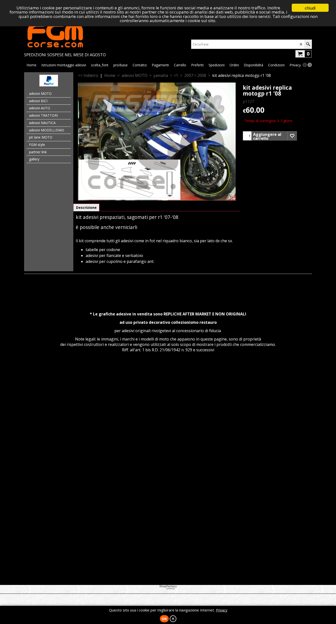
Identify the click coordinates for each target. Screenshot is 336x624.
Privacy (221, 610)
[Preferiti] (292, 135)
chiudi (310, 8)
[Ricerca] (308, 44)
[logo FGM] (65, 35)
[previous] (305, 65)
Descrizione (86, 207)
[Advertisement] (168, 406)
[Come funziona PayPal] (48, 85)
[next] (309, 65)
